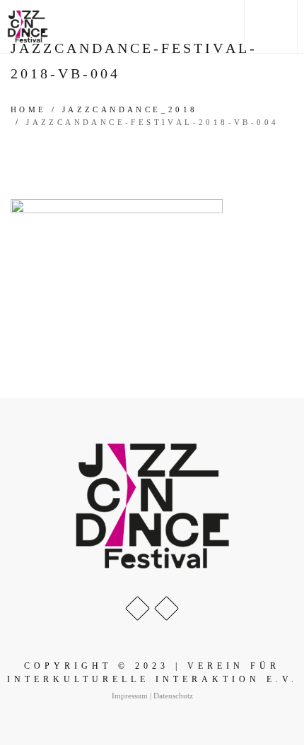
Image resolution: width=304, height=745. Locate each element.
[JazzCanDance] (27, 26)
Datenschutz (173, 695)
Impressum (130, 695)
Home (29, 109)
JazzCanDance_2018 (130, 109)
